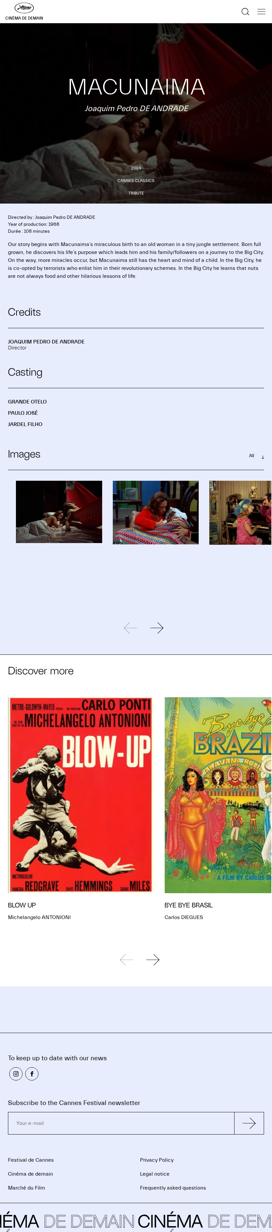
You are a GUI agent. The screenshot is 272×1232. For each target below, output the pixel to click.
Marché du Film (26, 1188)
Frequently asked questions (173, 1188)
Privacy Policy (156, 1160)
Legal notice (155, 1174)
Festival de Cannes (31, 1160)
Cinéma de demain (30, 1174)
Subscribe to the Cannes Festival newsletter (74, 1103)
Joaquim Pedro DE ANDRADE (46, 342)
